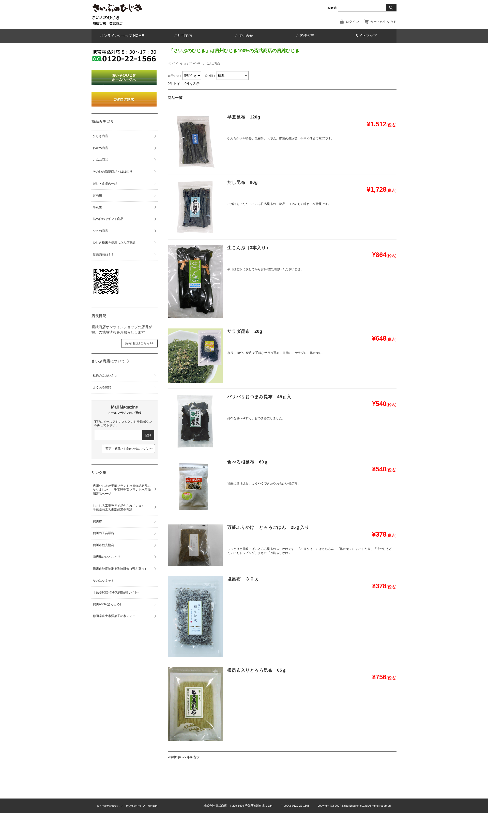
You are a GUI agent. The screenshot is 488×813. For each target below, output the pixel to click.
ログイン (352, 22)
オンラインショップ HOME (122, 36)
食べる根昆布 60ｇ (247, 462)
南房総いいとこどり (106, 557)
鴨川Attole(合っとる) (107, 604)
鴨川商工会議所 (103, 533)
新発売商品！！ (103, 254)
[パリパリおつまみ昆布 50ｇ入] (195, 421)
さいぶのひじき (106, 17)
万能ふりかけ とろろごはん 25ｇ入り (268, 527)
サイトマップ (366, 36)
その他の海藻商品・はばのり (112, 171)
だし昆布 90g (242, 182)
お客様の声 (305, 36)
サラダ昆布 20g (244, 331)
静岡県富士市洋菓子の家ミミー (114, 616)
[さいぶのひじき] (117, 13)
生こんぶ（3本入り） (248, 247)
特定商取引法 (133, 806)
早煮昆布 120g (243, 117)
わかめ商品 (100, 148)
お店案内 (152, 806)
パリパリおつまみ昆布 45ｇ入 (259, 396)
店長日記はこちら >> (139, 343)
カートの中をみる (383, 22)
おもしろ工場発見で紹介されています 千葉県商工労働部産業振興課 (122, 507)
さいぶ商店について (108, 361)
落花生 (97, 207)
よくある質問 (102, 387)
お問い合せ (244, 36)
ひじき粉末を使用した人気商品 (114, 242)
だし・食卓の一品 (105, 183)
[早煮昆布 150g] (195, 141)
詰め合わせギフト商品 (108, 219)
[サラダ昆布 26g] (195, 355)
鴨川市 (97, 521)
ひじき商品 (100, 136)
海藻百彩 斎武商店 (108, 23)
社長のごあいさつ (105, 375)
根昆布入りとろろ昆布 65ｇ (257, 670)
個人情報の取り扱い (108, 806)
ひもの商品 (100, 231)
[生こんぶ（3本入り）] (195, 281)
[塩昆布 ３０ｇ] (195, 616)
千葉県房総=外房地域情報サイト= (116, 592)
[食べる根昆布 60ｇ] (195, 486)
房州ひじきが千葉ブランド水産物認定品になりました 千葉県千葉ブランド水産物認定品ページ (122, 489)
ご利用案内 (183, 36)
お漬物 (97, 195)
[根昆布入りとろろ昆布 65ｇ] (195, 704)
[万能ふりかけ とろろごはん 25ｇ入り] (195, 545)
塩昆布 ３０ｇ (243, 579)
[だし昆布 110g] (195, 206)
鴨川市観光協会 (103, 545)
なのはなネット (103, 580)
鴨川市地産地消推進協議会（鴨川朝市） (120, 568)
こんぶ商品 (100, 159)
